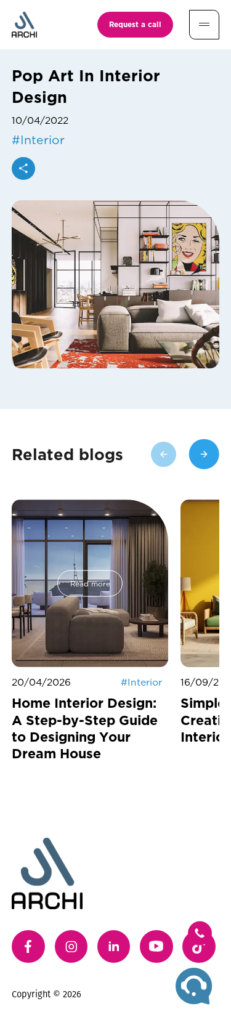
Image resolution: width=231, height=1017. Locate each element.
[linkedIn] (114, 946)
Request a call (135, 24)
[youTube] (156, 946)
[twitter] (199, 946)
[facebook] (28, 946)
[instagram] (71, 946)
